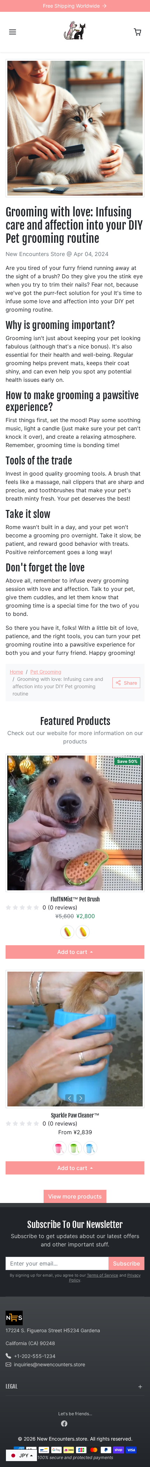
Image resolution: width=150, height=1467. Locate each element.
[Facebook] (64, 1422)
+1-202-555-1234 (34, 1356)
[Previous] (69, 882)
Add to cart (73, 951)
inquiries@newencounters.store (49, 1364)
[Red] (60, 1148)
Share (130, 683)
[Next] (80, 882)
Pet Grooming (45, 672)
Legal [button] (11, 1386)
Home (16, 672)
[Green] (67, 932)
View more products (75, 1196)
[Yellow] (83, 932)
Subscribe (126, 1263)
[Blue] (90, 1148)
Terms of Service (102, 1275)
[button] (12, 32)
